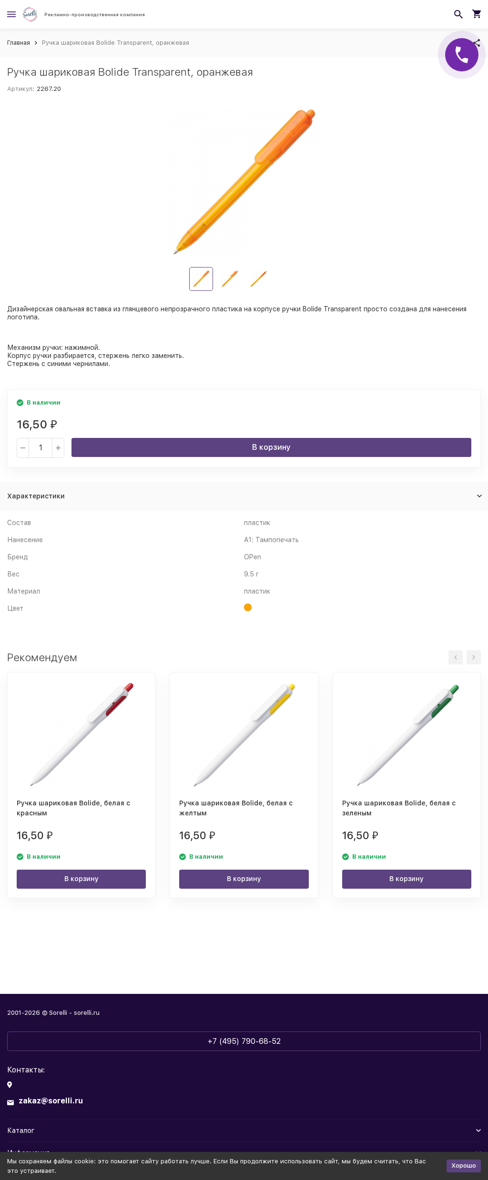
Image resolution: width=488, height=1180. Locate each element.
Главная (18, 42)
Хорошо (463, 1165)
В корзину (271, 447)
